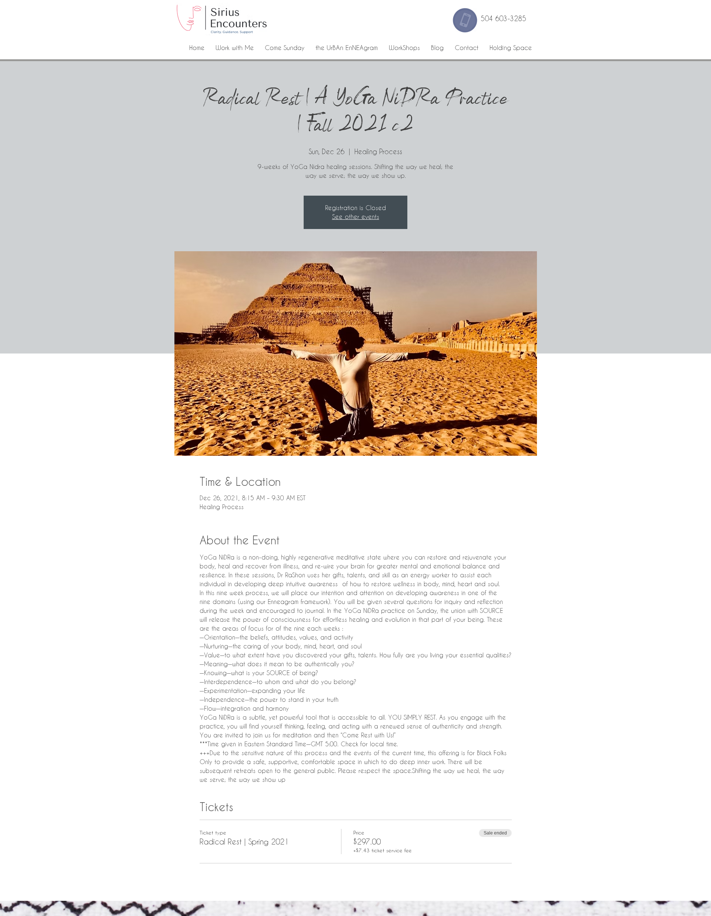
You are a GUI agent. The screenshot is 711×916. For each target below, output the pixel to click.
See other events (355, 216)
